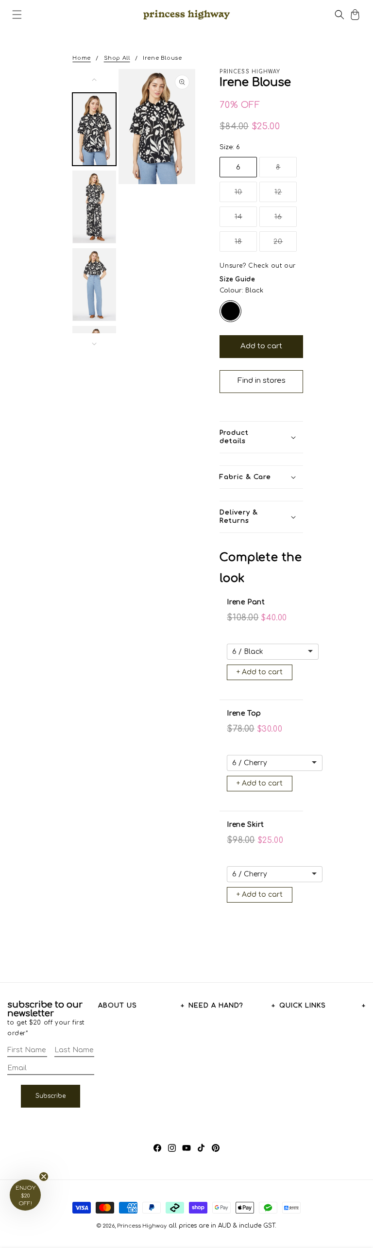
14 (246, 220)
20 (285, 245)
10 (246, 195)
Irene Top (244, 713)
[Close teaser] (44, 1176)
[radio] (230, 311)
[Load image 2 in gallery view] (94, 207)
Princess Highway (142, 1226)
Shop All (117, 58)
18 (246, 245)
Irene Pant (246, 602)
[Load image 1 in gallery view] (94, 129)
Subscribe (50, 1096)
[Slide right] (94, 344)
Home (81, 58)
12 (285, 195)
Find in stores (261, 380)
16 (285, 220)
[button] (17, 14)
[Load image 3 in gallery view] (94, 284)
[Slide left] (94, 79)
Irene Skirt (245, 824)
